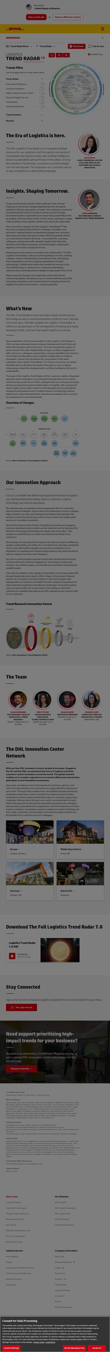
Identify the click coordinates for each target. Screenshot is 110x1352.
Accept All (97, 1348)
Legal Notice (50, 1342)
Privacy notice (39, 1342)
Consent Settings (11, 1348)
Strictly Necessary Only (74, 1348)
